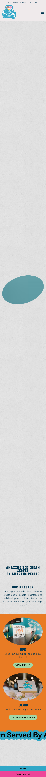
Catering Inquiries (23, 717)
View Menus (23, 665)
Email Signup (23, 774)
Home (23, 768)
